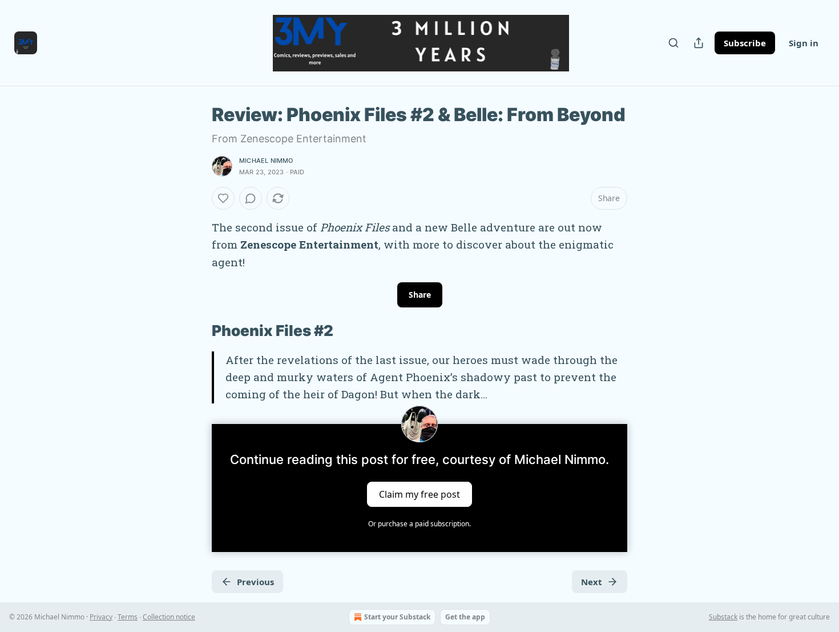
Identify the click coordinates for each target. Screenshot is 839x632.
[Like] (223, 198)
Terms (128, 617)
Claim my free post (419, 493)
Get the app (465, 617)
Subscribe (745, 43)
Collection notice (169, 617)
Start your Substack (397, 617)
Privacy (101, 617)
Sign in (803, 43)
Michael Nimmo (266, 161)
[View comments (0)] (250, 198)
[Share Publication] (698, 42)
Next (591, 581)
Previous (255, 581)
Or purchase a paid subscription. (419, 524)
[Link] (196, 331)
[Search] (673, 42)
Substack (723, 617)
